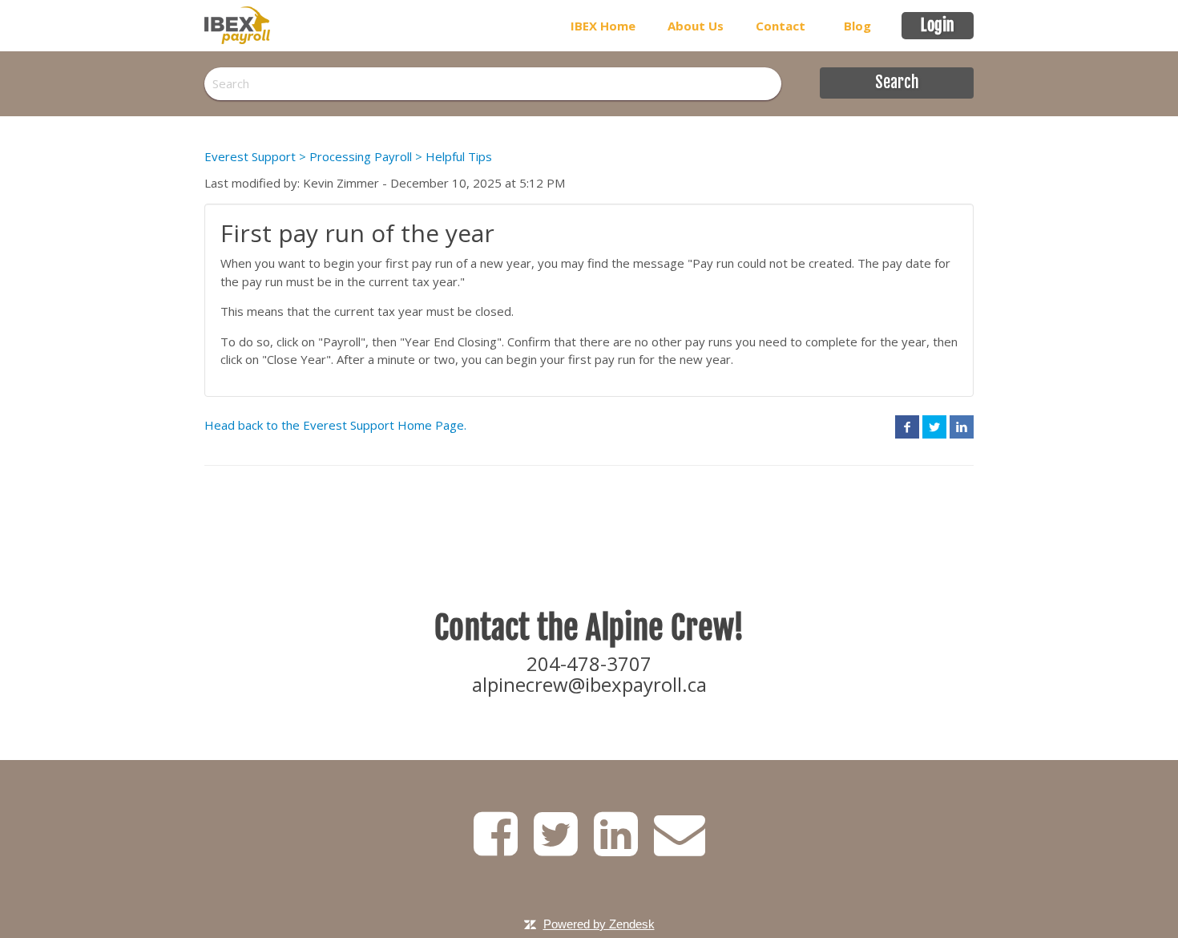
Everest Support (250, 156)
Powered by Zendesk (599, 924)
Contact (780, 26)
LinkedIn (962, 426)
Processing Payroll (360, 156)
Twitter (934, 426)
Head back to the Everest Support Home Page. (335, 425)
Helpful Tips (459, 156)
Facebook (907, 426)
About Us (696, 26)
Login (937, 25)
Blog (857, 26)
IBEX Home (603, 26)
